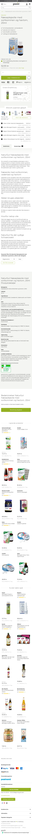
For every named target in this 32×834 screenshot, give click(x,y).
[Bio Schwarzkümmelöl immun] (8, 704)
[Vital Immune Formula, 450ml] (8, 474)
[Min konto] (26, 4)
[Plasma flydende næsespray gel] (16, 113)
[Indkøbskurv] (29, 4)
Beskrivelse (6, 146)
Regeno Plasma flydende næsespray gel (13, 131)
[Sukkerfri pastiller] (23, 537)
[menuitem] (26, 4)
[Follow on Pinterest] (4, 803)
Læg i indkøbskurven (13, 77)
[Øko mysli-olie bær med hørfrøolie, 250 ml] (8, 671)
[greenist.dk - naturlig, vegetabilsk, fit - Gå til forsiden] (16, 4)
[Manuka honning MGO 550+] (8, 506)
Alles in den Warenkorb (22, 117)
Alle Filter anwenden (8, 262)
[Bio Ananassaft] (23, 704)
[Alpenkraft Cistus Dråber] (8, 537)
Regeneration (6, 259)
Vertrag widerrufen (8, 799)
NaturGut (3, 15)
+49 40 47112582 (16, 789)
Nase (20, 259)
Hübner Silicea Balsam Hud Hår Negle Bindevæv (14, 139)
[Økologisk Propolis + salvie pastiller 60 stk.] (9, 113)
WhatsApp (25, 1)
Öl (14, 259)
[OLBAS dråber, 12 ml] (23, 443)
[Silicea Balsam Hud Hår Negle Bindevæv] (28, 113)
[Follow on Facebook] (2, 803)
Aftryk (24, 827)
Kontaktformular (5, 795)
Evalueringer (18, 146)
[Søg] (29, 7)
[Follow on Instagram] (7, 803)
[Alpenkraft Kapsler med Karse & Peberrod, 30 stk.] (23, 474)
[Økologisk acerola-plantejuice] (8, 443)
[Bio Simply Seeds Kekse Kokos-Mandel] (23, 735)
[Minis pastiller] (8, 569)
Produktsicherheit (5, 823)
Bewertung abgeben (16, 410)
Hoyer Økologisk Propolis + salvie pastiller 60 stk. (14, 127)
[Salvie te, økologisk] (23, 506)
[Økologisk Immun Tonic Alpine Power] (23, 569)
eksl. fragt (21, 68)
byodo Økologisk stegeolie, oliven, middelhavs (14, 135)
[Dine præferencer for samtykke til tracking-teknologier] (15, 832)
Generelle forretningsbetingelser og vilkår (12, 825)
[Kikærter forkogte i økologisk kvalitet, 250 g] (8, 735)
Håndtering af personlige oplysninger (10, 827)
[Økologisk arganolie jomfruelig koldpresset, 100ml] (23, 670)
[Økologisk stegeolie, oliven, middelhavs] (22, 113)
